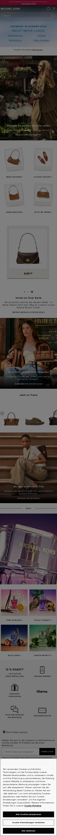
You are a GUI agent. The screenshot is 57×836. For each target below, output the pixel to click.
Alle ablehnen (29, 830)
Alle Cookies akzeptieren (28, 814)
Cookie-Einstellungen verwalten (28, 822)
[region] (28, 797)
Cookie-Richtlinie (32, 805)
